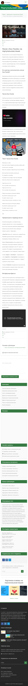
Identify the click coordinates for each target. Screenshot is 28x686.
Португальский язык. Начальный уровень (11, 504)
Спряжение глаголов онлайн (9, 451)
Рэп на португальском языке (12, 521)
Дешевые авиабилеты (5, 676)
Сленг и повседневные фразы (8, 393)
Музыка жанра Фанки (14, 516)
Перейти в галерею (14, 598)
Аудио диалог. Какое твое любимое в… (10, 492)
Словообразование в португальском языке (11, 511)
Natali (6, 537)
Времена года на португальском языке (10, 488)
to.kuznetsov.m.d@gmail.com (8, 653)
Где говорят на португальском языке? (10, 475)
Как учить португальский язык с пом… (10, 470)
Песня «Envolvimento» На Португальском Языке (15, 347)
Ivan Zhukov (8, 544)
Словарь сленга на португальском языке (12, 449)
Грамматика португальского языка (9, 390)
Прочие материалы (6, 404)
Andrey (7, 547)
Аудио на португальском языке (11, 352)
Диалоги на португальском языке (9, 395)
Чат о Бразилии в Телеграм (7, 673)
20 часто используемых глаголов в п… (10, 468)
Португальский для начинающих (9, 388)
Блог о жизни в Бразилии (6, 671)
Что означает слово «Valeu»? (8, 485)
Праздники (21, 506)
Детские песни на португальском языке (13, 518)
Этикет (21, 504)
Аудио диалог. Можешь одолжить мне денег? (17, 639)
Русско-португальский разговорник (9, 473)
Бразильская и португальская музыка (15, 14)
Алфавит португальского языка (8, 466)
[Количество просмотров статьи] (2, 42)
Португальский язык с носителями (10, 453)
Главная (4, 14)
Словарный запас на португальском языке (16, 509)
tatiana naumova (9, 534)
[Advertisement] (14, 20)
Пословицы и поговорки (7, 508)
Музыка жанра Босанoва (17, 514)
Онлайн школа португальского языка (11, 456)
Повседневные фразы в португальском (10, 506)
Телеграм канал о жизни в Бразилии (8, 674)
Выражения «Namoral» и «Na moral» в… (11, 495)
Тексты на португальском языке (9, 402)
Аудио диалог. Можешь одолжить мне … (10, 490)
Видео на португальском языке (8, 400)
